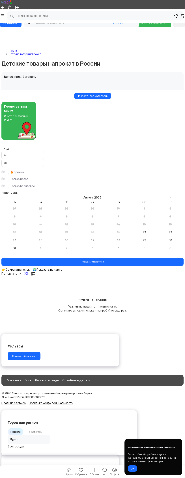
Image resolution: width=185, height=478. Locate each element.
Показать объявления (92, 261)
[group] (18, 121)
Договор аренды (47, 380)
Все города (16, 446)
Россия (15, 432)
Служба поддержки (76, 380)
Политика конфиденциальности (51, 403)
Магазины (14, 380)
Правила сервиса (13, 403)
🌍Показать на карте (47, 270)
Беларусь (35, 432)
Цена (5, 149)
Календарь (9, 193)
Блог (28, 380)
